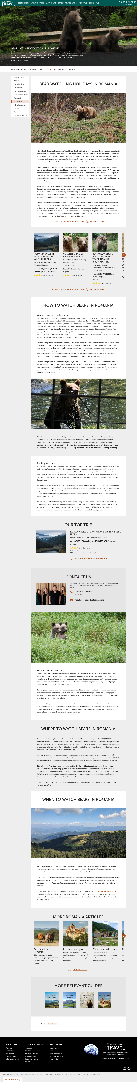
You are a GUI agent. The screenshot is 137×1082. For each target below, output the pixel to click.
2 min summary (19, 77)
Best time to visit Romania (42, 950)
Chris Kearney (38, 1074)
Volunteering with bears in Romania (75, 255)
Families (16, 108)
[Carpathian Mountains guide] (52, 1001)
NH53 (54, 1074)
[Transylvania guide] (104, 1001)
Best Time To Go (60, 70)
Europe (18, 60)
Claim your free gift (31, 1053)
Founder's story (11, 1056)
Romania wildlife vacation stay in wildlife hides (44, 256)
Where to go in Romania (104, 949)
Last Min (51, 3)
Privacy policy (54, 1059)
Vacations (33, 70)
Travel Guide (45, 70)
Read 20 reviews (77, 275)
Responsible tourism (20, 115)
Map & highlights (19, 84)
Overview (18, 70)
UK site (27, 1062)
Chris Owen (52, 1024)
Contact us (28, 1048)
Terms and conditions (56, 1056)
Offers (61, 3)
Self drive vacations (20, 91)
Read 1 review (106, 283)
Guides (71, 3)
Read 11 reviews (47, 275)
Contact (94, 3)
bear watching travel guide (105, 891)
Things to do (18, 87)
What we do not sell (12, 1059)
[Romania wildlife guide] (87, 1001)
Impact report (54, 1048)
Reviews (72, 70)
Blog (51, 1051)
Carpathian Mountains (21, 94)
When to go (17, 81)
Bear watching (18, 101)
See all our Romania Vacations (68, 222)
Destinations (23, 3)
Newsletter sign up (56, 1053)
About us (9, 1048)
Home (13, 60)
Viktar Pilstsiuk (94, 1074)
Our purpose (10, 1051)
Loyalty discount (30, 1056)
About (83, 3)
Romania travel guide (74, 949)
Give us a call (97, 222)
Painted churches (19, 105)
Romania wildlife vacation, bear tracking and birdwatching (102, 258)
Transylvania (17, 98)
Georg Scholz (24, 1074)
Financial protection (31, 1059)
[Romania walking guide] (69, 1001)
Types (37, 3)
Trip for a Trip (10, 1053)
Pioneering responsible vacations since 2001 (116, 1058)
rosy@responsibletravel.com (89, 600)
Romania (25, 60)
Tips (15, 112)
